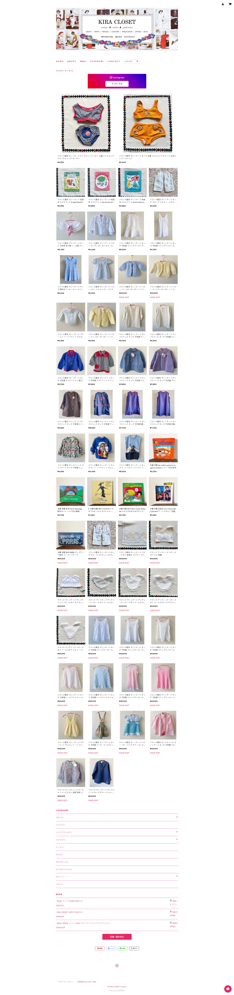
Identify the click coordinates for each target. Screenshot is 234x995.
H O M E (59, 61)
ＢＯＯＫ (59, 854)
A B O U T (72, 61)
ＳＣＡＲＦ (60, 825)
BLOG (83, 61)
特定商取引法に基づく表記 (87, 982)
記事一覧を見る (117, 937)
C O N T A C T (114, 61)
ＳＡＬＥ (59, 884)
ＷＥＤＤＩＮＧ (62, 862)
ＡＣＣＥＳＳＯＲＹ (64, 832)
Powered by (114, 990)
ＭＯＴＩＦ (60, 877)
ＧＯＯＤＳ (60, 840)
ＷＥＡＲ (59, 817)
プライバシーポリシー (66, 982)
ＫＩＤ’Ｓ (60, 847)
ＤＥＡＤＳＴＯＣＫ (64, 869)
